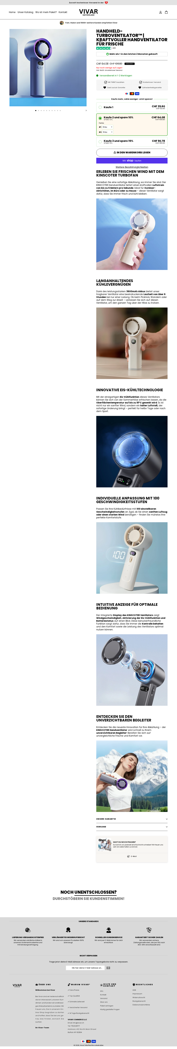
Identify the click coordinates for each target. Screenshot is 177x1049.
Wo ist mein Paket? (46, 12)
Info (101, 991)
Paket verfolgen (106, 1006)
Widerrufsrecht (139, 997)
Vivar (82, 1045)
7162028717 (75, 1026)
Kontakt (63, 12)
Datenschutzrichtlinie (141, 1005)
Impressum (137, 994)
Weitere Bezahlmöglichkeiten (132, 167)
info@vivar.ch (78, 1023)
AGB (134, 990)
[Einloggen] (160, 12)
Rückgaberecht (139, 1001)
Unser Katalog (25, 12)
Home (12, 12)
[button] (132, 107)
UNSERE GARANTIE (106, 819)
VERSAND (101, 827)
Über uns (104, 1002)
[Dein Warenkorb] (166, 12)
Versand (103, 998)
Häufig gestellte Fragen (110, 1009)
